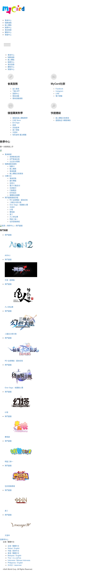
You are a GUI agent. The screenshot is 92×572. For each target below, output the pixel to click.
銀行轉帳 (13, 180)
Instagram (59, 91)
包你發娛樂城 (15, 221)
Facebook (59, 88)
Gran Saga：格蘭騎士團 (19, 204)
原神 (14, 125)
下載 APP (16, 91)
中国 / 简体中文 (13, 550)
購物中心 (8, 32)
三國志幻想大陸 (15, 202)
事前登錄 (8, 30)
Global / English (14, 548)
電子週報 (59, 96)
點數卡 (12, 166)
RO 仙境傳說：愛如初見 (19, 200)
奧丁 (11, 214)
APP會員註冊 (15, 159)
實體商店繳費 (15, 195)
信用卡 (12, 183)
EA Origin (16, 122)
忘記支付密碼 (15, 161)
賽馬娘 (12, 212)
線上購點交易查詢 (62, 118)
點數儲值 (8, 22)
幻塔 (11, 209)
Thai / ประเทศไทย (14, 558)
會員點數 (13, 171)
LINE (57, 93)
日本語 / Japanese (15, 565)
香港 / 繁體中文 (13, 553)
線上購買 (13, 168)
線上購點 (8, 25)
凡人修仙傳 (14, 216)
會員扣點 (13, 178)
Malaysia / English (14, 555)
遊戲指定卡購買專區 (63, 120)
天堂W (14, 132)
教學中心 (10, 225)
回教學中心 (4, 539)
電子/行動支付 (15, 185)
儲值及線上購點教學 (20, 118)
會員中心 (8, 20)
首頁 (3, 225)
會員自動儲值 (17, 98)
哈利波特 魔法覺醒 (19, 134)
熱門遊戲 (19, 225)
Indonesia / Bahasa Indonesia (19, 560)
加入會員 (15, 88)
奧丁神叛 (15, 130)
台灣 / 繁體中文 (13, 546)
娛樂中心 (8, 27)
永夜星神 (15, 127)
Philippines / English (15, 562)
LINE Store (16, 120)
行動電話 (13, 190)
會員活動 (15, 96)
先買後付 (13, 188)
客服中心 (8, 34)
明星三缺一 (14, 219)
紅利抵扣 (13, 192)
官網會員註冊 (15, 156)
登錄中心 (15, 93)
